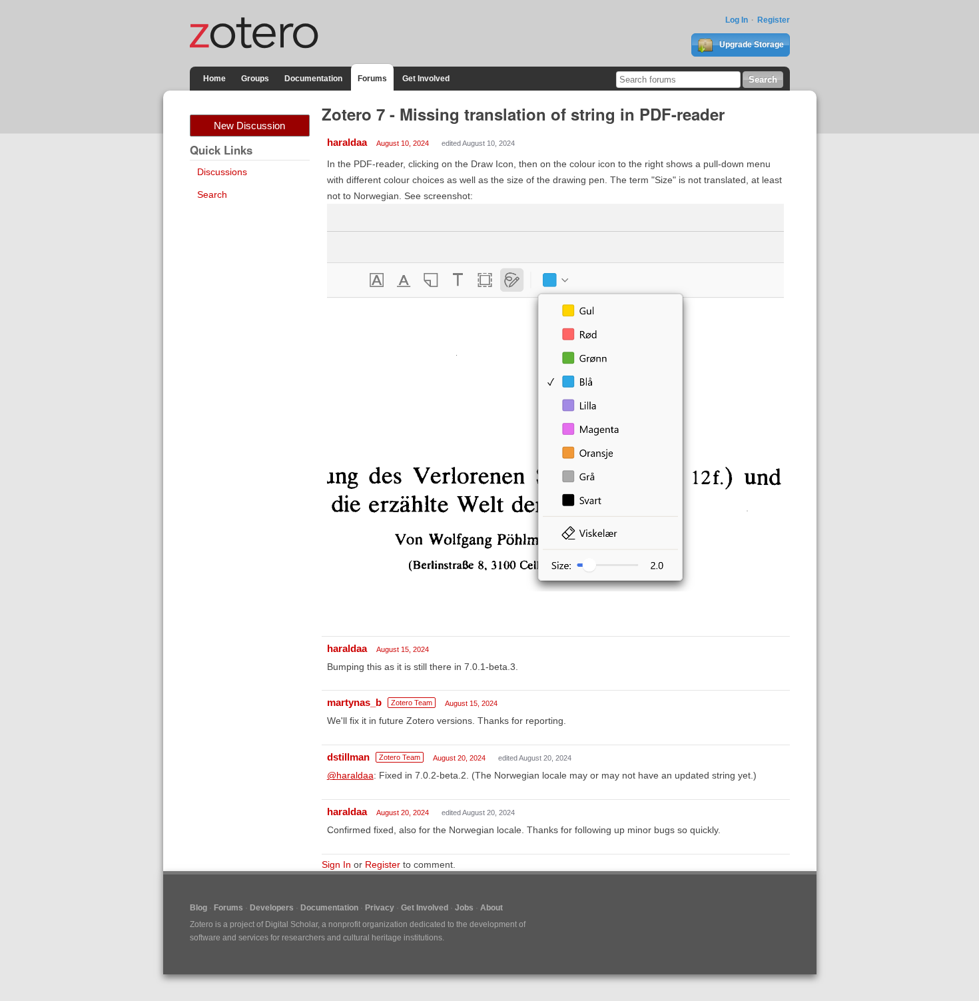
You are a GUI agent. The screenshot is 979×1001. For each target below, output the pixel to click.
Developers (272, 907)
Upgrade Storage (750, 44)
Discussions (222, 172)
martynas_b (354, 702)
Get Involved (426, 78)
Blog (198, 907)
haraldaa (347, 142)
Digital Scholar (291, 924)
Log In (736, 20)
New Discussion (249, 125)
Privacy (379, 907)
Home (214, 78)
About (491, 907)
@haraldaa (350, 775)
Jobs (464, 907)
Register (773, 20)
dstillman (348, 757)
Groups (255, 78)
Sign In (336, 864)
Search (212, 194)
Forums (372, 78)
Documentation (313, 78)
